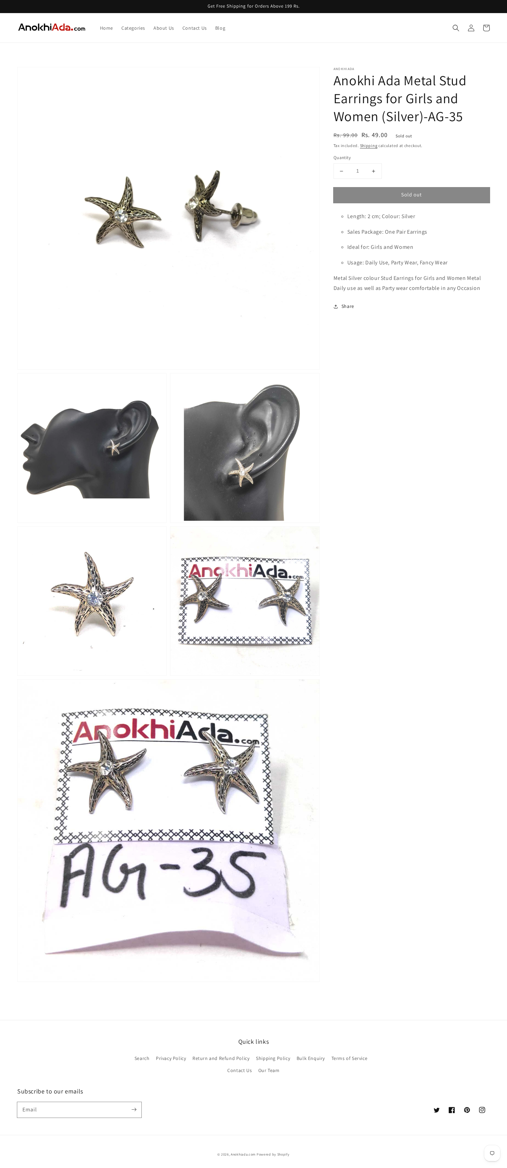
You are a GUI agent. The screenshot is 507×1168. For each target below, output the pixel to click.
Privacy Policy (171, 1058)
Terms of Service (349, 1058)
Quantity (342, 158)
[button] (456, 28)
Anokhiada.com (243, 1154)
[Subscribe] (133, 1109)
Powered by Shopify (273, 1154)
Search (142, 1058)
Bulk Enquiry (311, 1058)
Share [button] (347, 306)
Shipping (369, 145)
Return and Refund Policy (220, 1058)
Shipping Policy (273, 1058)
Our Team (269, 1070)
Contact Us (239, 1070)
